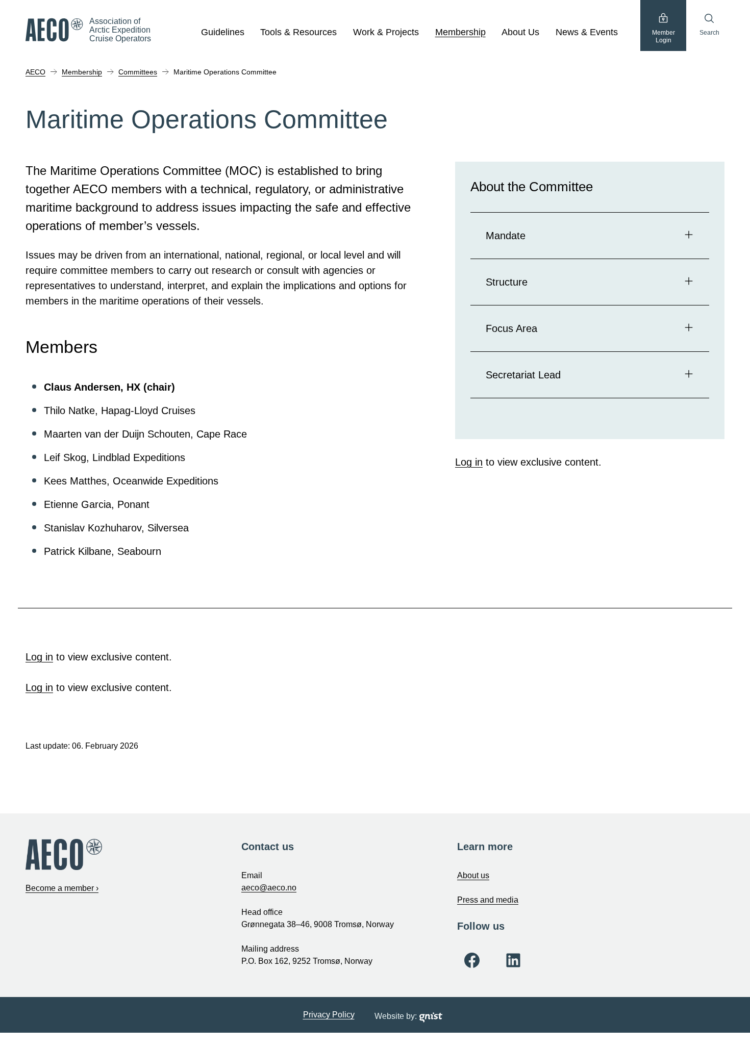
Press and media (487, 900)
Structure (507, 282)
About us (473, 875)
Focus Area (511, 328)
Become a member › (62, 888)
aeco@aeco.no (268, 887)
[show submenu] (250, 32)
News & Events (587, 32)
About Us (520, 32)
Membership (460, 32)
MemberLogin (663, 36)
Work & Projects (386, 32)
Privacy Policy (329, 1014)
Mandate (506, 235)
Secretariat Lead (523, 374)
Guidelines (222, 32)
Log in (469, 462)
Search (709, 32)
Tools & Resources (298, 32)
